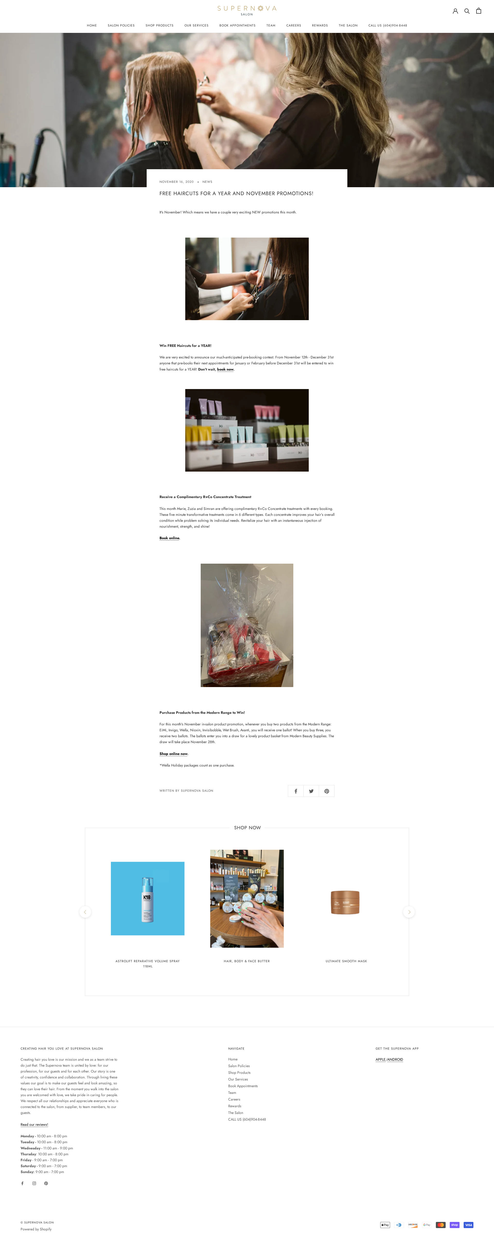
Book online (169, 538)
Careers (293, 25)
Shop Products (160, 25)
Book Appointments (237, 25)
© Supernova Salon (37, 1222)
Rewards (320, 25)
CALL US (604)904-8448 (387, 25)
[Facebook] (22, 1183)
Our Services (196, 25)
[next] (408, 912)
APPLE (381, 1059)
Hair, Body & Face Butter (247, 961)
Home (92, 25)
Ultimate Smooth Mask (346, 961)
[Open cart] (478, 11)
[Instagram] (34, 1183)
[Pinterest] (46, 1183)
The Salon (348, 25)
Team (271, 25)
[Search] (467, 10)
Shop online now (173, 753)
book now (225, 369)
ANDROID (395, 1059)
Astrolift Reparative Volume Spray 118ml (148, 964)
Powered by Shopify (36, 1229)
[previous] (85, 912)
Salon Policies (121, 25)
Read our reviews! (34, 1124)
